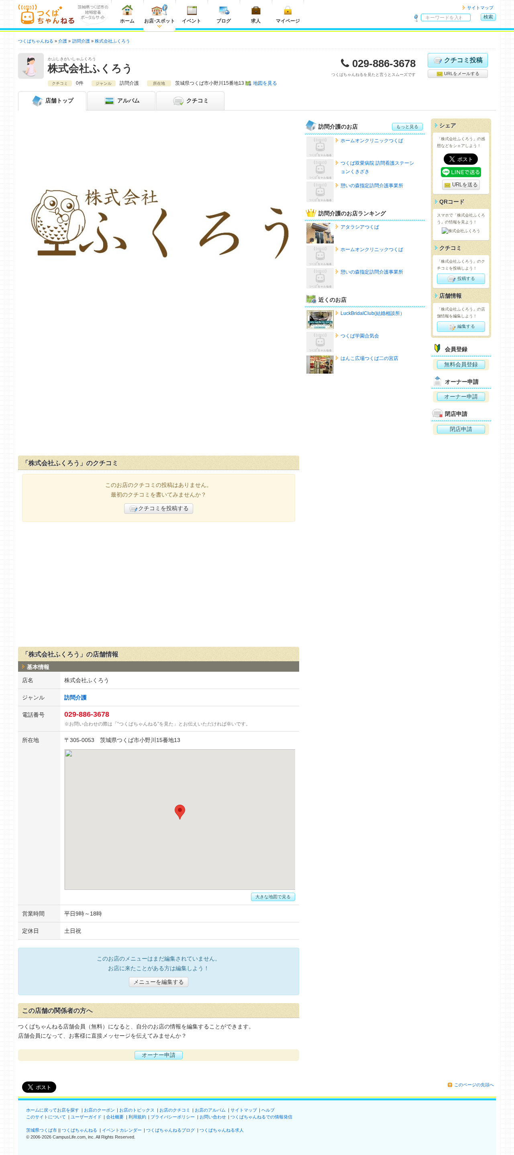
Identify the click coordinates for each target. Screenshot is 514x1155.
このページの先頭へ (474, 1084)
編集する (465, 326)
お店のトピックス (137, 1110)
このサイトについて (46, 1116)
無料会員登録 (461, 364)
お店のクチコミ (174, 1110)
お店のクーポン (99, 1110)
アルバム (128, 100)
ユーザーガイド (86, 1116)
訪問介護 (75, 697)
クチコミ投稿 (463, 60)
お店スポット (159, 21)
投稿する (465, 278)
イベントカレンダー (122, 1130)
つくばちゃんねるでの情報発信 (261, 1116)
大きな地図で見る (273, 896)
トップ (59, 100)
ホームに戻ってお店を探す (52, 1110)
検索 (488, 17)
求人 (256, 21)
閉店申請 (461, 429)
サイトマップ (480, 7)
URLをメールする (461, 73)
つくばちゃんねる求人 (222, 1130)
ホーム (127, 21)
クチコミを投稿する (163, 508)
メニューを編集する (158, 982)
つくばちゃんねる (79, 1130)
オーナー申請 (158, 1055)
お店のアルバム (210, 1110)
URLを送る (464, 185)
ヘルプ (268, 1110)
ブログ (223, 21)
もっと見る (407, 126)
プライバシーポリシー (173, 1116)
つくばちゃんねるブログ (170, 1130)
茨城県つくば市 (41, 1130)
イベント (191, 21)
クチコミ (197, 100)
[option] (158, 224)
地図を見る (265, 83)
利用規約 (137, 1116)
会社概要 (115, 1116)
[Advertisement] (158, 395)
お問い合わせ (213, 1116)
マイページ (288, 21)
